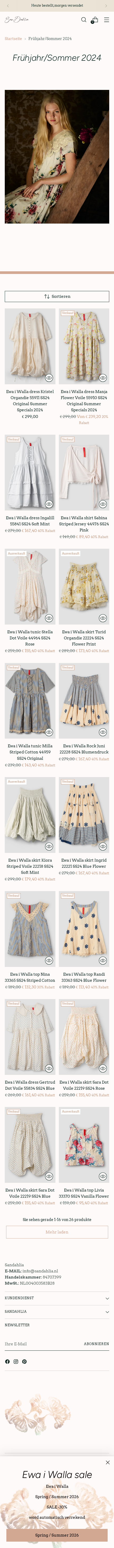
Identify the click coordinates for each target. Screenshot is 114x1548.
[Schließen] (108, 1462)
